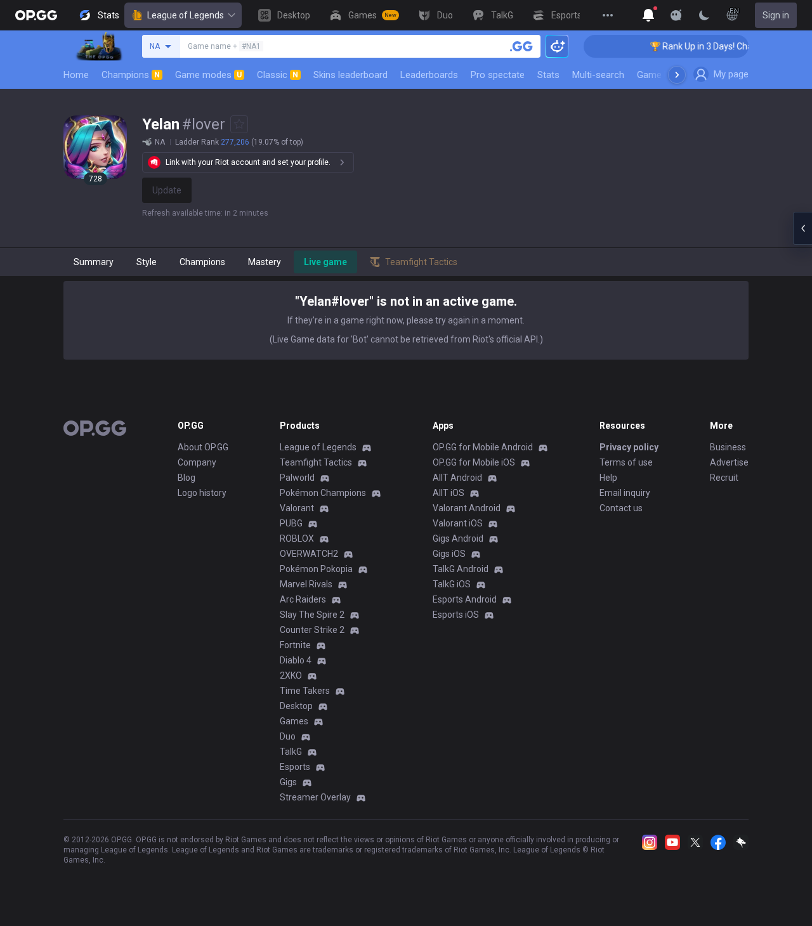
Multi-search (598, 75)
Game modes (208, 75)
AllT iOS (448, 493)
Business (728, 447)
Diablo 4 (295, 660)
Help (608, 478)
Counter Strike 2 (312, 630)
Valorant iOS (458, 523)
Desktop (296, 706)
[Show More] (648, 15)
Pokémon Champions (323, 493)
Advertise (729, 462)
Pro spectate (498, 75)
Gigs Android (458, 538)
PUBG (291, 523)
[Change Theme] (704, 15)
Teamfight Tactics (316, 462)
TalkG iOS (452, 584)
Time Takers (305, 691)
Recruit (724, 478)
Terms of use (626, 462)
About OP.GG (203, 447)
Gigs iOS (449, 554)
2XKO (291, 675)
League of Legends (185, 15)
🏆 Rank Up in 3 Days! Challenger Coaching (725, 46)
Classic (277, 75)
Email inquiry (624, 493)
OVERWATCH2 (309, 554)
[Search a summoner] (521, 46)
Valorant (297, 508)
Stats (548, 75)
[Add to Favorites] (239, 124)
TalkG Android (460, 569)
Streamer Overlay (315, 797)
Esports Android (465, 599)
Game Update (665, 75)
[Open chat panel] (802, 228)
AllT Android (457, 478)
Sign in (776, 15)
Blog (186, 478)
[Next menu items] (677, 75)
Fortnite (295, 645)
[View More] (607, 15)
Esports (295, 767)
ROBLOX (297, 538)
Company (197, 462)
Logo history (202, 493)
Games (294, 721)
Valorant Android (467, 508)
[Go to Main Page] (36, 15)
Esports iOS (456, 615)
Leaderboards (429, 75)
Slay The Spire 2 (312, 615)
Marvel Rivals (306, 584)
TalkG (291, 752)
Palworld (297, 478)
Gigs (288, 782)
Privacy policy (628, 447)
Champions (131, 75)
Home (76, 75)
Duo (288, 736)
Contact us (621, 508)
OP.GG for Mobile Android (483, 447)
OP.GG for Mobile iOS (474, 462)
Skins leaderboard (350, 75)
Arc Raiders (303, 599)
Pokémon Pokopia (316, 569)
